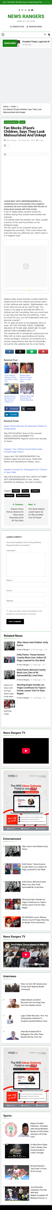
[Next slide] (49, 2)
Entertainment (11, 122)
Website (9, 601)
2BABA (16, 491)
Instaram (9, 495)
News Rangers (11, 140)
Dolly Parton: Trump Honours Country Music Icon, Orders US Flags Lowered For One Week (31, 657)
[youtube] (32, 10)
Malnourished (23, 495)
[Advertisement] (26, 75)
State (22, 122)
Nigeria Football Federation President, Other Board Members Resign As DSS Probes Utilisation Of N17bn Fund (22, 2)
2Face (25, 491)
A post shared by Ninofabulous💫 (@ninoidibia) (23, 290)
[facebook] (19, 10)
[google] (28, 10)
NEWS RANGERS (26, 16)
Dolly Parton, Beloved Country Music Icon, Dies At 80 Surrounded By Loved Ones (31, 673)
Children (35, 491)
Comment (11, 550)
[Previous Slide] (45, 2)
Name (9, 580)
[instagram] (22, 10)
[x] (25, 10)
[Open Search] (45, 34)
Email (9, 590)
